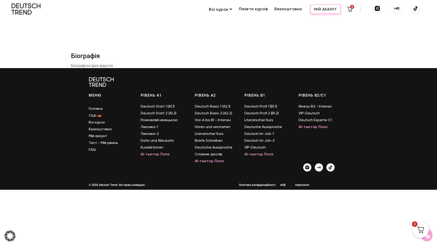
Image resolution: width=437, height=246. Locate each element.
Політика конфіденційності (257, 185)
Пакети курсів (253, 9)
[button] (10, 236)
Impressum (302, 185)
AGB (283, 185)
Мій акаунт (325, 9)
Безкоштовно (288, 9)
